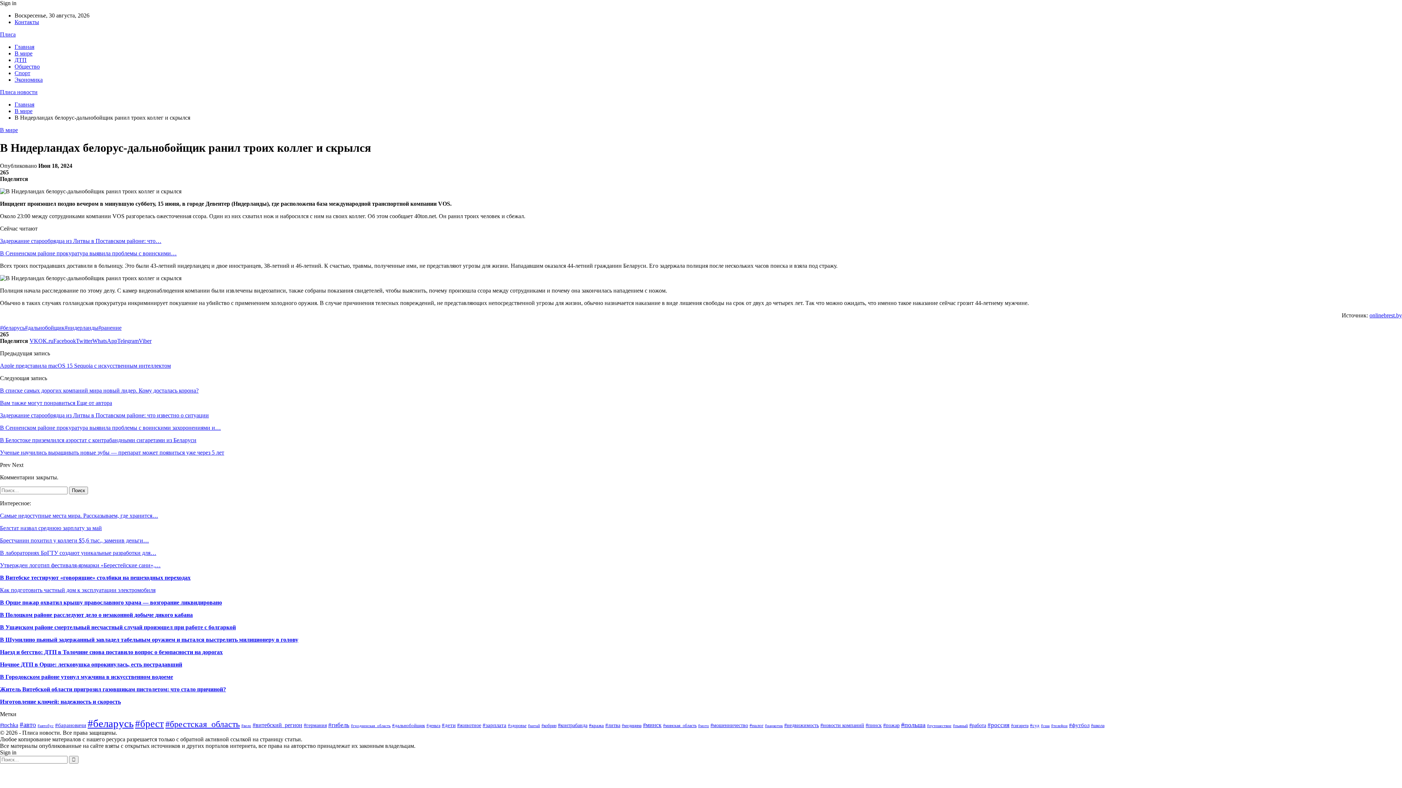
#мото (703, 726)
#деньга (433, 725)
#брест (149, 723)
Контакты (27, 22)
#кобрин (548, 725)
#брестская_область (202, 724)
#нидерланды (81, 328)
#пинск (874, 725)
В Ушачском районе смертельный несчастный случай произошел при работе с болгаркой (118, 627)
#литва (612, 725)
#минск (652, 725)
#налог (756, 725)
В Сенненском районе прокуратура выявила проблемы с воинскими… (88, 253)
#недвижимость (801, 725)
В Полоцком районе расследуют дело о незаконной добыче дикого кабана (96, 615)
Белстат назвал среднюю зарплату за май (51, 528)
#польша (913, 725)
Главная (24, 47)
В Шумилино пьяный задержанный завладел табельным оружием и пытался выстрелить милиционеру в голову (149, 640)
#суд (1034, 725)
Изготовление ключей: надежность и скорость (60, 702)
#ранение (110, 328)
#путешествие (939, 725)
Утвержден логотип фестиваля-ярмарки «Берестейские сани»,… (80, 565)
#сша (1045, 725)
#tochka (9, 725)
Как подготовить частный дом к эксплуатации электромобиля (78, 590)
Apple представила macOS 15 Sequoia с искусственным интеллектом (85, 366)
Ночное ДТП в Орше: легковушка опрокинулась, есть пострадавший (91, 664)
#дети (449, 725)
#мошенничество (729, 725)
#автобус (46, 725)
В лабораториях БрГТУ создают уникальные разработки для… (78, 553)
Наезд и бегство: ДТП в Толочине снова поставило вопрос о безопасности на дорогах (111, 652)
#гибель (338, 725)
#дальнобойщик (45, 328)
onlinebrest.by (1386, 315)
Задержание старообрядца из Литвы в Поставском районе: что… (80, 241)
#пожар (891, 725)
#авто (28, 725)
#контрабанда (572, 725)
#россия (999, 725)
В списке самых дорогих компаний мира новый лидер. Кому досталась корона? (99, 390)
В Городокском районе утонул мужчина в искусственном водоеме (86, 677)
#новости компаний (842, 725)
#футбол (1079, 725)
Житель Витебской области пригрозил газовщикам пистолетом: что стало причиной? (113, 689)
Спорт (22, 73)
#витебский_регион (277, 725)
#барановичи (70, 725)
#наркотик (774, 725)
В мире (23, 53)
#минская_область (680, 725)
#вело (246, 725)
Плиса (8, 34)
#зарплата (494, 725)
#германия (315, 725)
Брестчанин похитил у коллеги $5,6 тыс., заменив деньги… (74, 540)
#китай (534, 725)
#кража (596, 725)
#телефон (1059, 726)
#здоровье (517, 725)
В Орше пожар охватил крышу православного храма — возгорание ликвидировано (111, 602)
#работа (977, 725)
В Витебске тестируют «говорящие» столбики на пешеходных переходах (95, 578)
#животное (469, 725)
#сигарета (1019, 725)
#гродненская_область (371, 725)
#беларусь (12, 328)
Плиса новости (19, 92)
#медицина (631, 725)
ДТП (21, 60)
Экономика (29, 80)
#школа (1097, 725)
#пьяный (960, 725)
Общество (27, 66)
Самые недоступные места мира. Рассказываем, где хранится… (79, 516)
